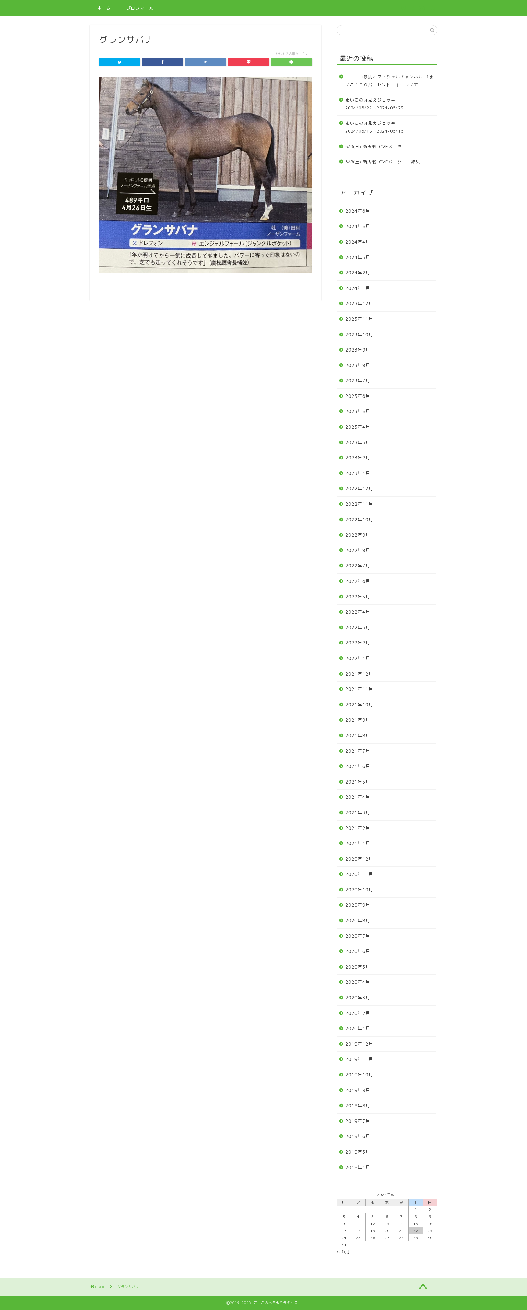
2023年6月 (357, 396)
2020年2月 (357, 1013)
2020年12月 (359, 859)
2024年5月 (357, 226)
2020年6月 (357, 951)
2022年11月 (359, 504)
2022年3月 (357, 627)
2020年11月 (359, 874)
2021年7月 (357, 751)
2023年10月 (359, 334)
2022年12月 (359, 488)
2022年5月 (357, 597)
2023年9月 (357, 350)
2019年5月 (357, 1152)
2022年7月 (357, 565)
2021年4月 (357, 797)
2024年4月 (357, 242)
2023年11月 (359, 319)
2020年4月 (357, 982)
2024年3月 (357, 257)
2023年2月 (357, 458)
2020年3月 (357, 997)
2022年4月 (357, 612)
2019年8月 (357, 1105)
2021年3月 (357, 812)
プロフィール (140, 8)
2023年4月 (357, 427)
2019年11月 (359, 1059)
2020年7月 (357, 936)
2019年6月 (357, 1136)
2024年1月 (357, 288)
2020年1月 (357, 1028)
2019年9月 (357, 1090)
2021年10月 (359, 704)
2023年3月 (357, 442)
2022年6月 (357, 581)
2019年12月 (359, 1044)
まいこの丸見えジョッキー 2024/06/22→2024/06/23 (375, 104)
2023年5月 (357, 411)
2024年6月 (357, 211)
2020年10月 (359, 890)
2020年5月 (357, 967)
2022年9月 (357, 535)
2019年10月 (359, 1075)
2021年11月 (359, 689)
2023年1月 (357, 473)
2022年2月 (357, 643)
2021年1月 (357, 843)
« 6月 (343, 1251)
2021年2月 (357, 828)
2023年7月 (357, 380)
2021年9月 (357, 720)
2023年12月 (359, 303)
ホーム (104, 8)
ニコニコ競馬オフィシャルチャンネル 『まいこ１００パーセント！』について (389, 80)
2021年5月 (357, 782)
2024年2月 (357, 272)
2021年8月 (357, 735)
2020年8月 (357, 920)
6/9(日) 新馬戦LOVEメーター (376, 146)
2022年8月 (357, 550)
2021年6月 (357, 766)
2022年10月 (359, 519)
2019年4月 (357, 1167)
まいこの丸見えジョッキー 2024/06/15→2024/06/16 (375, 127)
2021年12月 (359, 674)
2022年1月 (357, 658)
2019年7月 (357, 1121)
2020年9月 (357, 905)
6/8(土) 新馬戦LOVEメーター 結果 (382, 162)
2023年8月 (357, 365)
